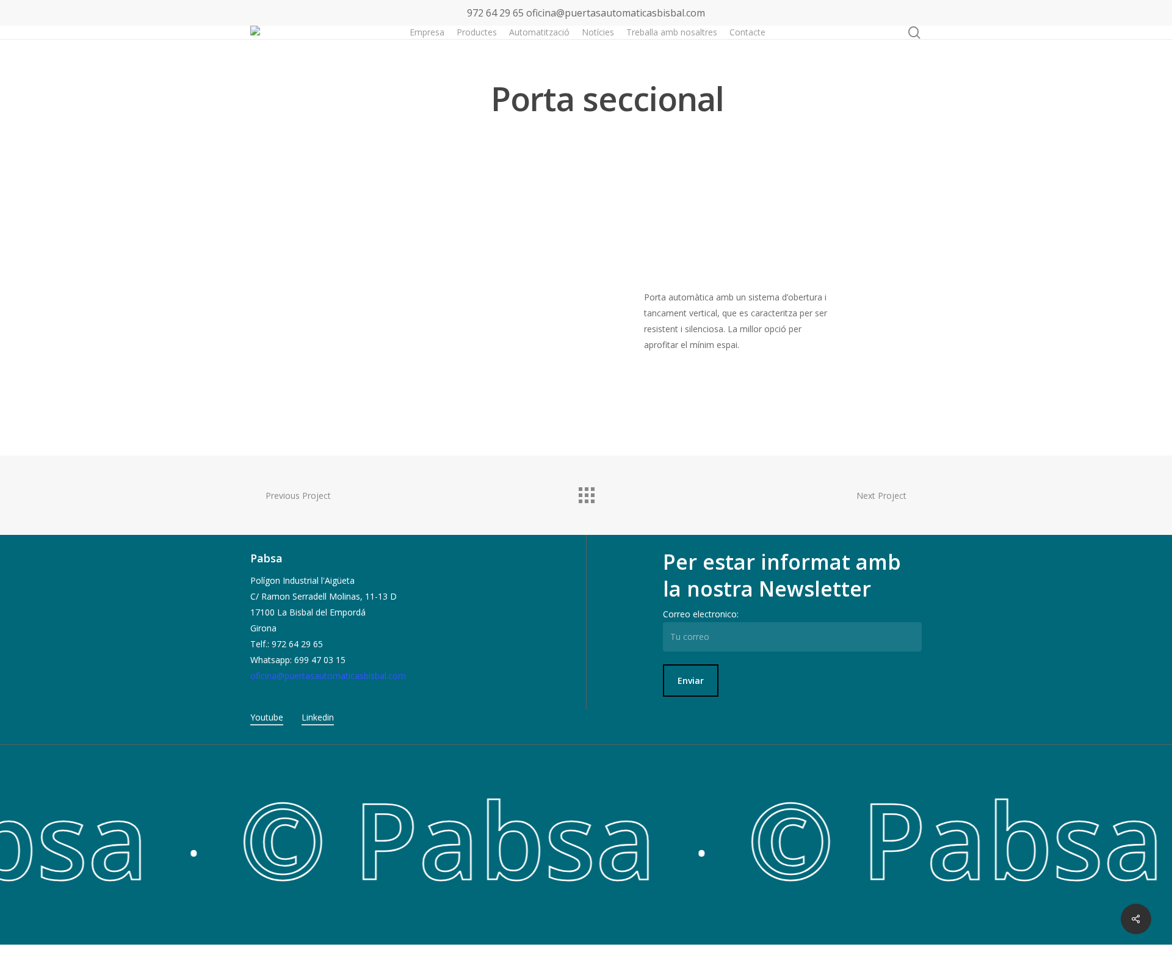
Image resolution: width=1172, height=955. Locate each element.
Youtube (266, 717)
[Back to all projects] (586, 492)
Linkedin (318, 717)
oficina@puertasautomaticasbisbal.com (615, 13)
